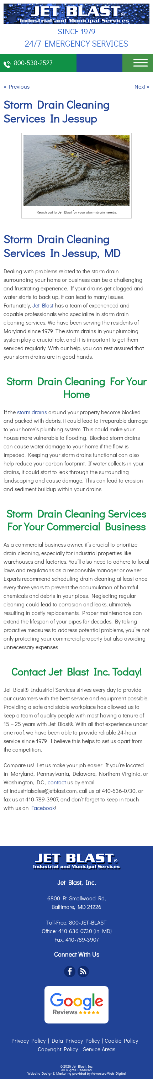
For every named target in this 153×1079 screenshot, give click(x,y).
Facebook (43, 808)
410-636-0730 (75, 931)
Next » (141, 87)
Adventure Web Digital (108, 1073)
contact (57, 782)
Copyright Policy (58, 1049)
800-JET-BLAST (88, 923)
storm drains (32, 412)
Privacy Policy (28, 1041)
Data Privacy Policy (76, 1041)
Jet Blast (42, 306)
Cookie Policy (121, 1041)
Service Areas (99, 1049)
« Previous (17, 87)
